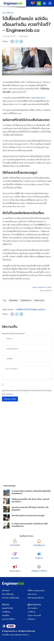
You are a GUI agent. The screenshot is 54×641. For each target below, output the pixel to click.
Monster (48, 290)
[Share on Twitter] (17, 42)
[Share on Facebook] (12, 42)
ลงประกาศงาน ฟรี (34, 615)
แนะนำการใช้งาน (8, 619)
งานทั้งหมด (6, 612)
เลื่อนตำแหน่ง (39, 300)
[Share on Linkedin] (21, 42)
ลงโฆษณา (31, 619)
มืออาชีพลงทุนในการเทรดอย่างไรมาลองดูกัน (28, 515)
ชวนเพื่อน (5, 615)
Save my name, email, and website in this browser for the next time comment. (26, 392)
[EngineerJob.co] (13, 3)
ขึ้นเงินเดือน (13, 300)
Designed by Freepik (44, 287)
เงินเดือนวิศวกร (26, 300)
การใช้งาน (31, 612)
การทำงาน (9, 12)
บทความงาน (32, 594)
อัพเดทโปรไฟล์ (7, 608)
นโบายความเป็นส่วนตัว (10, 598)
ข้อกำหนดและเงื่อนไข (36, 598)
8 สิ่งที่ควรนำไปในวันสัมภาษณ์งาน (30, 309)
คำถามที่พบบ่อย (8, 594)
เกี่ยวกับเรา (6, 590)
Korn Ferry (36, 97)
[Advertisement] (27, 453)
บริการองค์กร (32, 608)
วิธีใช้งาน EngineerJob (36, 590)
